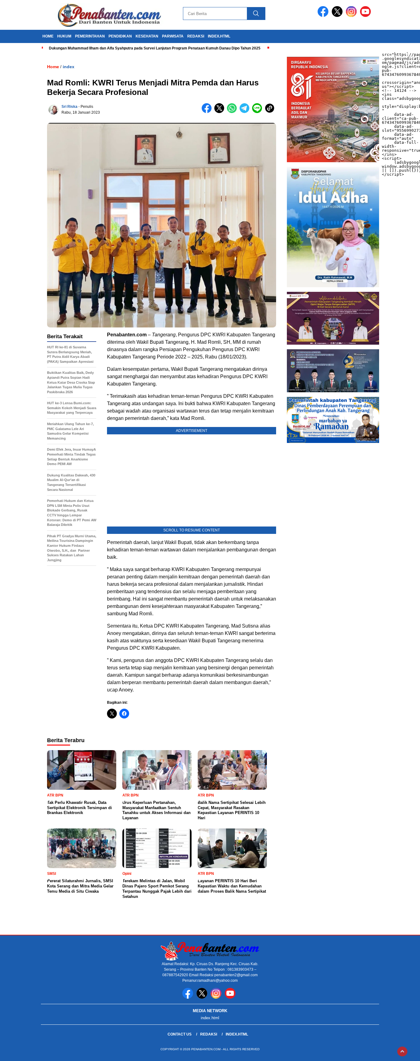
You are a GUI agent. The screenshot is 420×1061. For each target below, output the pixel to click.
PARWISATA (173, 36)
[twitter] (338, 15)
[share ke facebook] (208, 111)
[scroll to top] (402, 1051)
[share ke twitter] (220, 111)
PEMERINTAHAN (90, 36)
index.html (219, 36)
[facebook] (324, 15)
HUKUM (64, 36)
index (68, 66)
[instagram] (352, 15)
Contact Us (180, 1034)
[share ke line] (258, 111)
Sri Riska (69, 106)
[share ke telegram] (246, 111)
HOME (47, 36)
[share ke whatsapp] (233, 111)
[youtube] (366, 15)
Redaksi (208, 1034)
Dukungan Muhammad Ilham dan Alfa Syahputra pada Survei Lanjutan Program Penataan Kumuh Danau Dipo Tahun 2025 (154, 48)
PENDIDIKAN (120, 36)
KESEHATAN (147, 36)
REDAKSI (195, 36)
